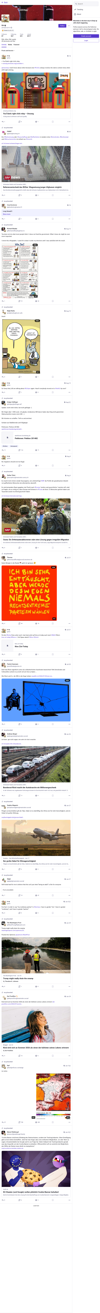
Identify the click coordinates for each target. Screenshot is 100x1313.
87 (2, 36)
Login (86, 40)
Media (10, 45)
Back (6, 2)
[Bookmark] (53, 122)
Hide (35, 245)
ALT (36, 296)
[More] (69, 122)
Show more (6, 214)
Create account (86, 36)
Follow (62, 26)
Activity (4, 45)
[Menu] (69, 26)
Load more (36, 1205)
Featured (16, 45)
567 (12, 36)
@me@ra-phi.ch (6, 27)
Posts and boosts (7, 50)
